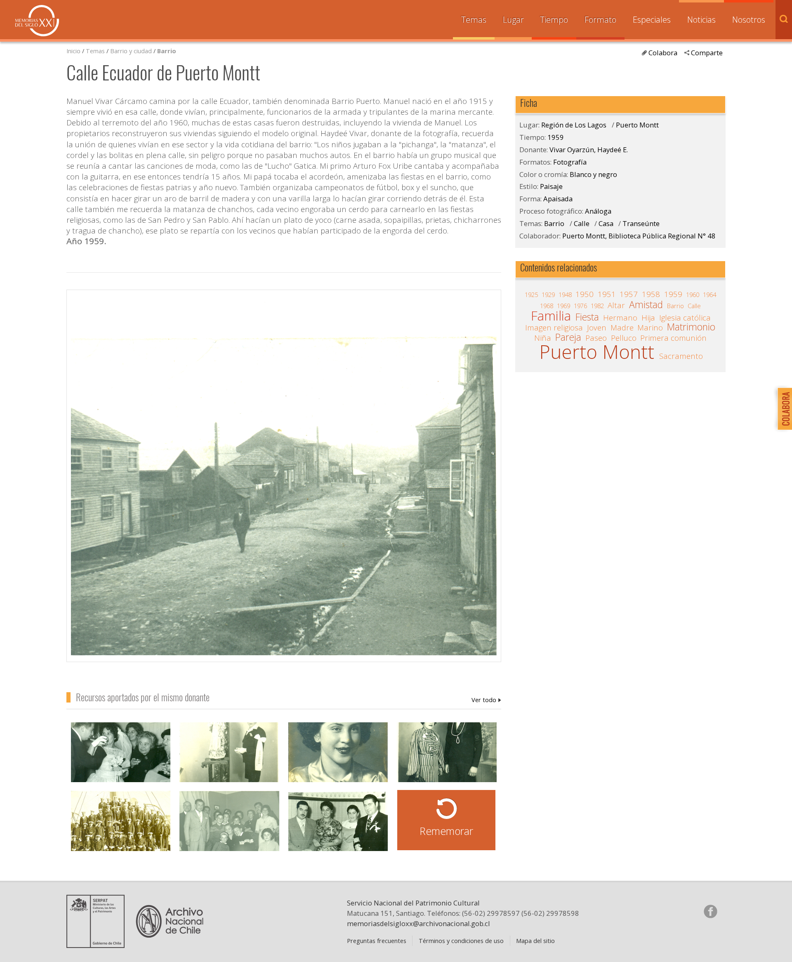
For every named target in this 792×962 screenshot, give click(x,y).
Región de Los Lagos (573, 125)
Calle (581, 223)
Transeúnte (641, 223)
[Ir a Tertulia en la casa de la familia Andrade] (229, 829)
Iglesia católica (685, 318)
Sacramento (681, 356)
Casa (606, 223)
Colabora (662, 52)
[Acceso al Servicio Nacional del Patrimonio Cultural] (98, 944)
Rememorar (446, 831)
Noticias (701, 19)
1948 (565, 294)
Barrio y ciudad (131, 51)
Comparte (707, 52)
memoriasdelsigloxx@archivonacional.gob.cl (418, 923)
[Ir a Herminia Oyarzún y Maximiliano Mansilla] (447, 761)
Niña (542, 338)
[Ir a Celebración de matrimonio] (338, 829)
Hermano (620, 318)
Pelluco (623, 338)
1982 (597, 306)
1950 (584, 294)
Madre (622, 327)
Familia (551, 316)
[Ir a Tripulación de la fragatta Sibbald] (121, 829)
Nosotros (748, 19)
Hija (648, 318)
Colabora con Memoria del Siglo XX (782, 408)
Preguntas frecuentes (376, 940)
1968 (546, 306)
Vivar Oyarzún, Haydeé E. (486, 699)
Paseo (596, 338)
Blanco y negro (593, 174)
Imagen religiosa (554, 327)
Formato (600, 19)
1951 (607, 294)
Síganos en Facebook (710, 911)
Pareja (568, 337)
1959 (555, 137)
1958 (651, 294)
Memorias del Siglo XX (37, 20)
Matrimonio (691, 327)
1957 (629, 294)
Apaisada (558, 198)
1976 (580, 306)
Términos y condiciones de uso (461, 940)
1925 (531, 294)
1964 (709, 294)
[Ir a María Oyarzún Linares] (338, 761)
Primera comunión (673, 338)
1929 (548, 294)
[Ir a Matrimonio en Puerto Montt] (121, 761)
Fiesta (587, 317)
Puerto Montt (637, 125)
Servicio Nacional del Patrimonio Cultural (413, 903)
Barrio (166, 51)
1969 (563, 306)
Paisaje (551, 186)
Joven (596, 327)
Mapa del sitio (535, 940)
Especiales (652, 19)
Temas (473, 19)
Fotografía (570, 162)
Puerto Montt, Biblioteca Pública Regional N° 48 (639, 235)
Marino (650, 327)
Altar (616, 305)
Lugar (513, 19)
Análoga (598, 211)
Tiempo (554, 19)
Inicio (73, 51)
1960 (692, 294)
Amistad (646, 305)
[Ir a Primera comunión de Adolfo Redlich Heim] (229, 761)
